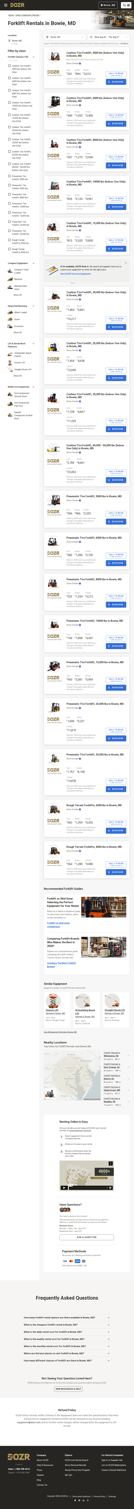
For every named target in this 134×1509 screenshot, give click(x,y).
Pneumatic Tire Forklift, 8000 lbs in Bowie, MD (94, 579)
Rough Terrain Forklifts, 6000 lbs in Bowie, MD (94, 805)
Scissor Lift (55, 1012)
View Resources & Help (68, 1389)
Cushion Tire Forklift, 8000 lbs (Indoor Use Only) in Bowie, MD (95, 141)
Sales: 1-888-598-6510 (19, 1469)
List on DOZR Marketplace (114, 1465)
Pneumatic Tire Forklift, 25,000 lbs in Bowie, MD (95, 703)
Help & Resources (45, 1465)
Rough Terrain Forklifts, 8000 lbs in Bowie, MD (94, 846)
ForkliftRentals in (112, 1054)
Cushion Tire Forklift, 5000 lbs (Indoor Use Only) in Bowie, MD (95, 54)
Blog (39, 1480)
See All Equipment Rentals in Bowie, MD (60, 1032)
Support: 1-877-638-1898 (18, 1473)
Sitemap (112, 1496)
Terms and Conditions (81, 1496)
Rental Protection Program (77, 1470)
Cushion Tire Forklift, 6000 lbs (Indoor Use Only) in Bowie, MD (95, 99)
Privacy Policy (99, 1496)
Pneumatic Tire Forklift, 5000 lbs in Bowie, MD (94, 496)
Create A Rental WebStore (114, 1470)
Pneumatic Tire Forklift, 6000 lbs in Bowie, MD (94, 537)
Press (39, 1470)
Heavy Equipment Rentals (27, 15)
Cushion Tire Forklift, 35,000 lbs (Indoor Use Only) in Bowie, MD (96, 396)
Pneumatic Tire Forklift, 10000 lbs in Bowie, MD (94, 620)
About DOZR (42, 1460)
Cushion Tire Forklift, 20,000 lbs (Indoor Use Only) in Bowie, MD (96, 294)
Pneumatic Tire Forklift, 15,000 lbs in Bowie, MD (95, 662)
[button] (21, 58)
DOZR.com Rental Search (76, 1460)
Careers (40, 1475)
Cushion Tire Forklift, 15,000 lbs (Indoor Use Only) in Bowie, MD (96, 225)
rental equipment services (80, 1131)
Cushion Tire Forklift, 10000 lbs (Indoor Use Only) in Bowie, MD (95, 183)
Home (11, 15)
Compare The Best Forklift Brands (61, 965)
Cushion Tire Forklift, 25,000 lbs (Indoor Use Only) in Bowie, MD (96, 345)
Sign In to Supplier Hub (112, 1460)
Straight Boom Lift (115, 1012)
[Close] (126, 263)
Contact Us (42, 1485)
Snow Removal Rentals (75, 1465)
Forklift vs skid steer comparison (58, 925)
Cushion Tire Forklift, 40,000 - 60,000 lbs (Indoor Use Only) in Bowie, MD (95, 447)
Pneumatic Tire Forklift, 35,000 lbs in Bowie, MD (95, 754)
